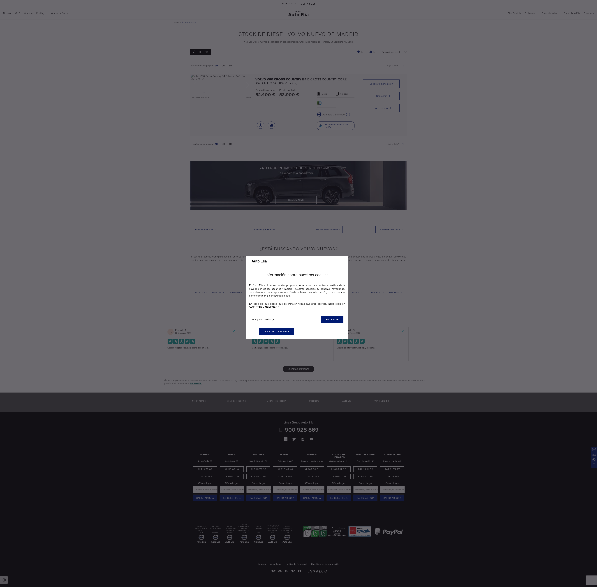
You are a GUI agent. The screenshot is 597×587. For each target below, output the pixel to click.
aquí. (288, 295)
